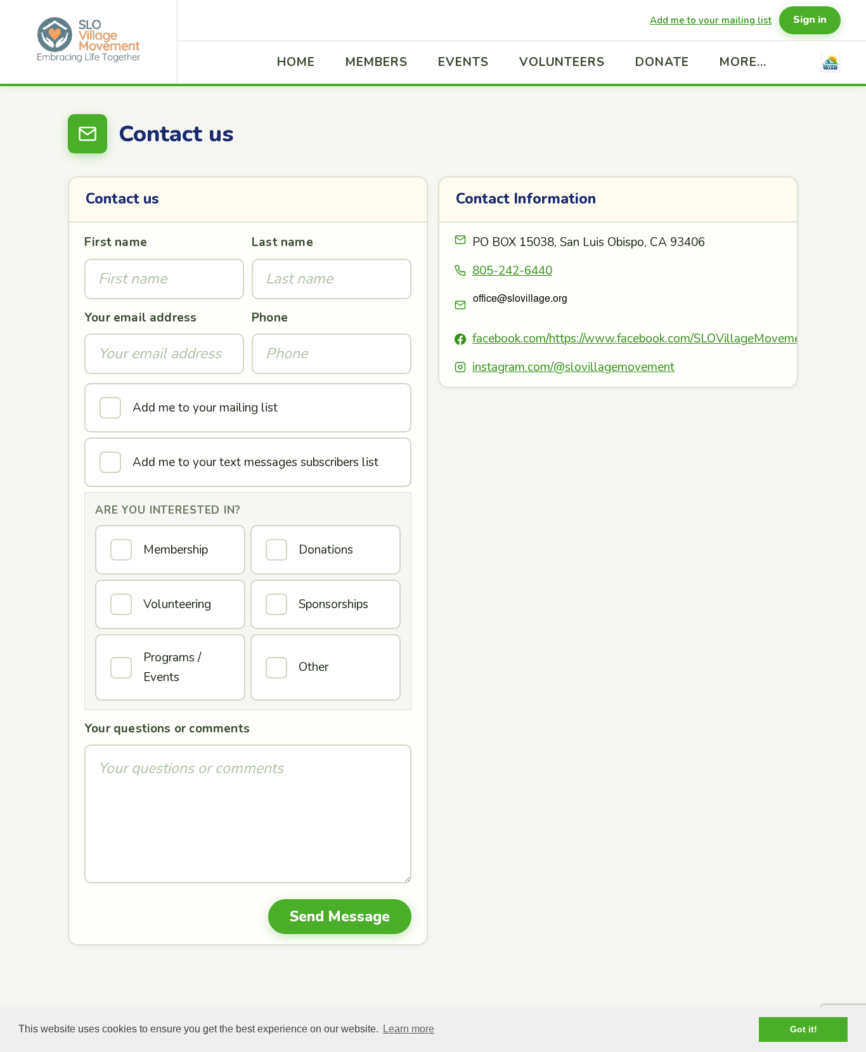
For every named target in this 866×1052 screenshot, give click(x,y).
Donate (662, 62)
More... (743, 62)
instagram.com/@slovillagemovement (573, 367)
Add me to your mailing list (711, 20)
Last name (282, 242)
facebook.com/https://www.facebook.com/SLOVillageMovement (641, 338)
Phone (270, 317)
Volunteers (562, 62)
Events (463, 62)
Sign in (810, 20)
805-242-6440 (512, 271)
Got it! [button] (803, 1029)
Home (296, 62)
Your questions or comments (167, 728)
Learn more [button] (408, 1028)
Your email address (140, 317)
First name (115, 242)
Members (377, 62)
